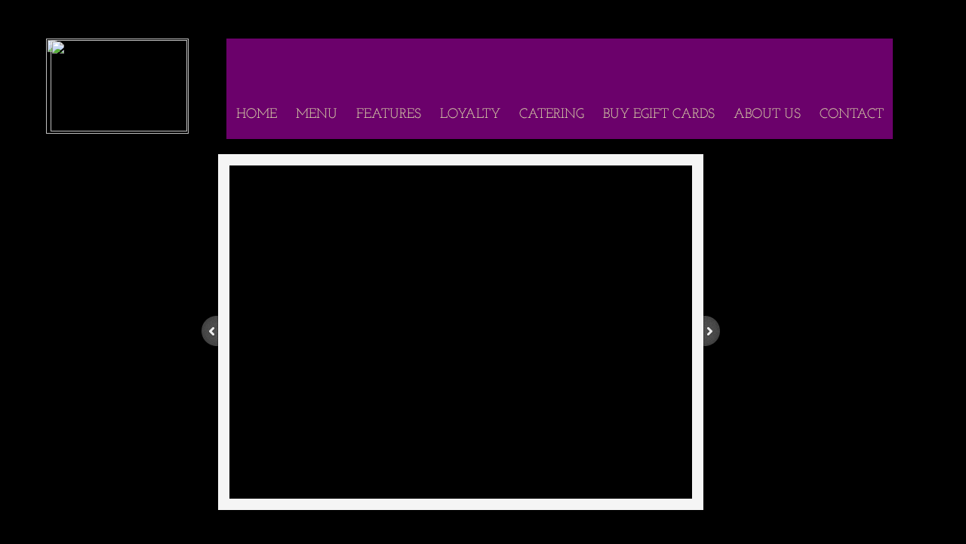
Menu (316, 115)
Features (388, 115)
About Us (767, 115)
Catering (551, 115)
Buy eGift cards (659, 115)
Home (256, 115)
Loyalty (470, 115)
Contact (852, 115)
